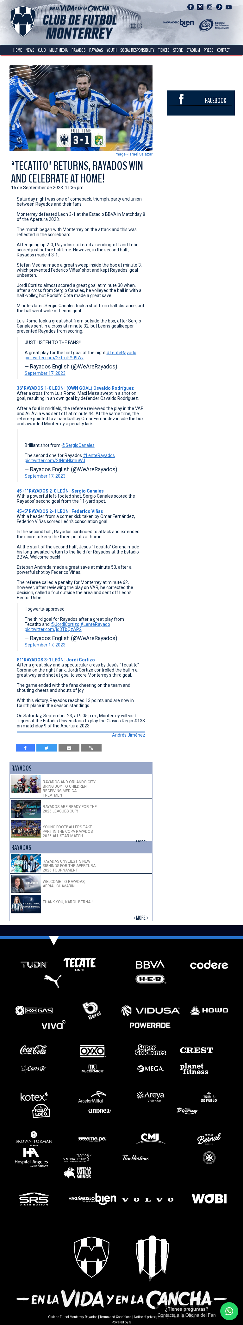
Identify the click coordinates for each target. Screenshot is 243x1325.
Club (42, 50)
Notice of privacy (146, 1317)
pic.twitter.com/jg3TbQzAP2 (53, 629)
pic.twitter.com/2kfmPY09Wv (54, 357)
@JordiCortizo (65, 624)
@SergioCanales (78, 445)
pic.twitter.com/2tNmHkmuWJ (55, 460)
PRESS (208, 50)
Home (17, 50)
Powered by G (121, 1322)
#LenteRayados (99, 455)
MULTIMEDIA (58, 50)
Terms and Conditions (116, 1317)
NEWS (30, 50)
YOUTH (112, 50)
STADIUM (193, 50)
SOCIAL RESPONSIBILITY (137, 50)
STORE (178, 50)
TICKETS (163, 50)
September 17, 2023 (45, 373)
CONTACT (223, 50)
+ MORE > (141, 918)
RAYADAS (96, 50)
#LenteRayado (121, 352)
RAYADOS (78, 50)
